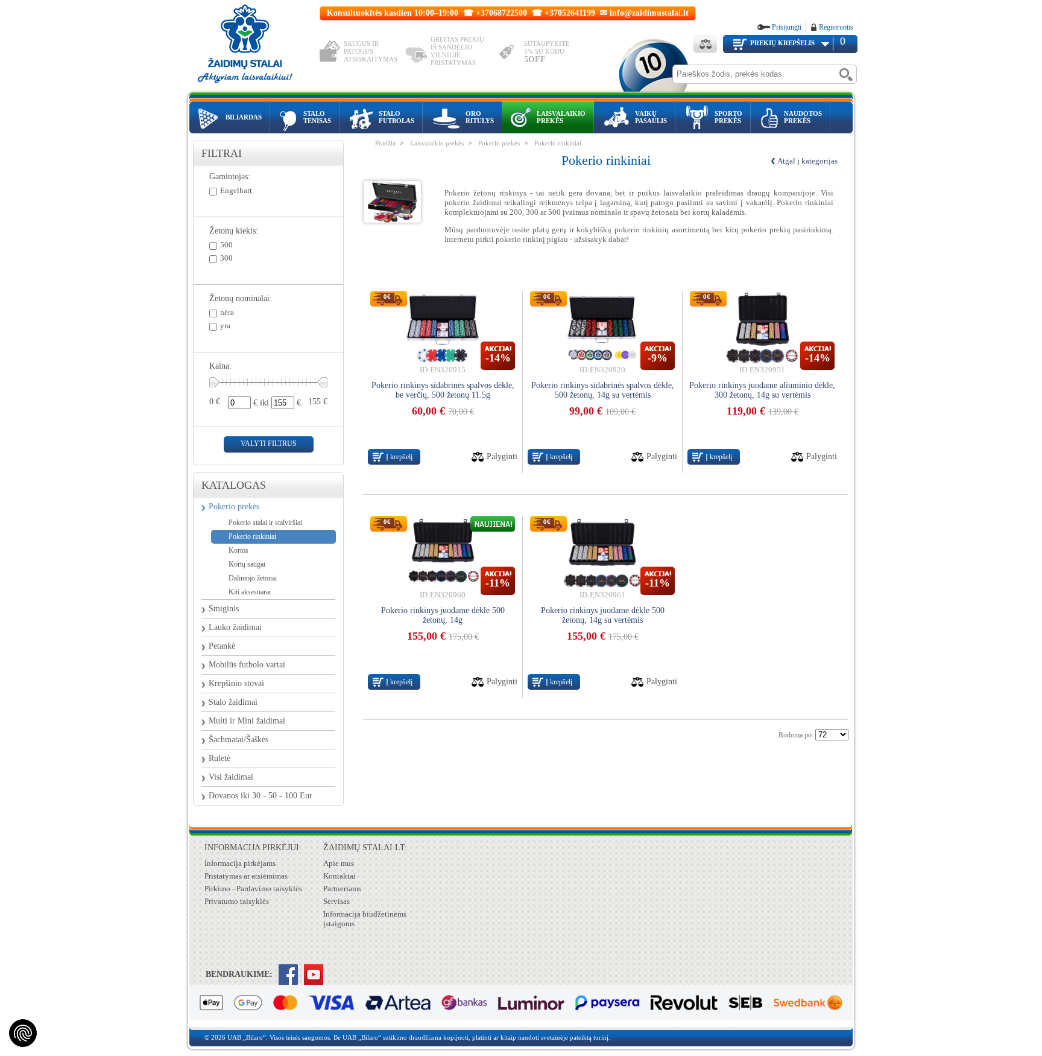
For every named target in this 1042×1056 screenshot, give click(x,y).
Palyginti (502, 456)
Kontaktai (339, 875)
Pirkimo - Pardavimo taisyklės (253, 888)
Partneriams (342, 888)
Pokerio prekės (234, 506)
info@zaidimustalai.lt (649, 12)
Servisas (336, 901)
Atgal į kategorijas (807, 160)
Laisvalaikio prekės (437, 143)
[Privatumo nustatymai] (23, 1033)
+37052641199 (570, 12)
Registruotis (836, 27)
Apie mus (338, 863)
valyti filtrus (269, 443)
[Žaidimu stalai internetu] (253, 46)
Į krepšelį (399, 457)
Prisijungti (786, 27)
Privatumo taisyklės (236, 901)
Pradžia (385, 143)
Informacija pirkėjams (240, 863)
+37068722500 (501, 12)
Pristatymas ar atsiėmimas (246, 875)
